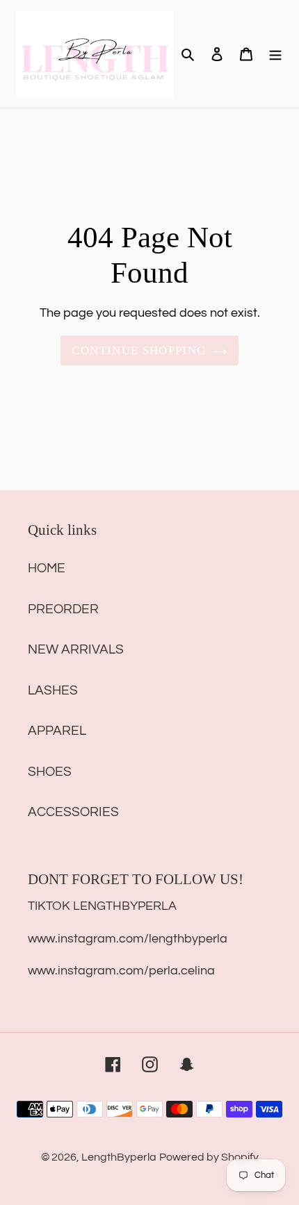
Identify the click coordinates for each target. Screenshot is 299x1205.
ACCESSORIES (73, 812)
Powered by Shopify (209, 1157)
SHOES (50, 772)
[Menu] (275, 54)
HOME (46, 568)
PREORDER (63, 609)
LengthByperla (118, 1157)
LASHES (53, 690)
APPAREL (57, 731)
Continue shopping (139, 350)
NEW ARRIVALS (76, 649)
